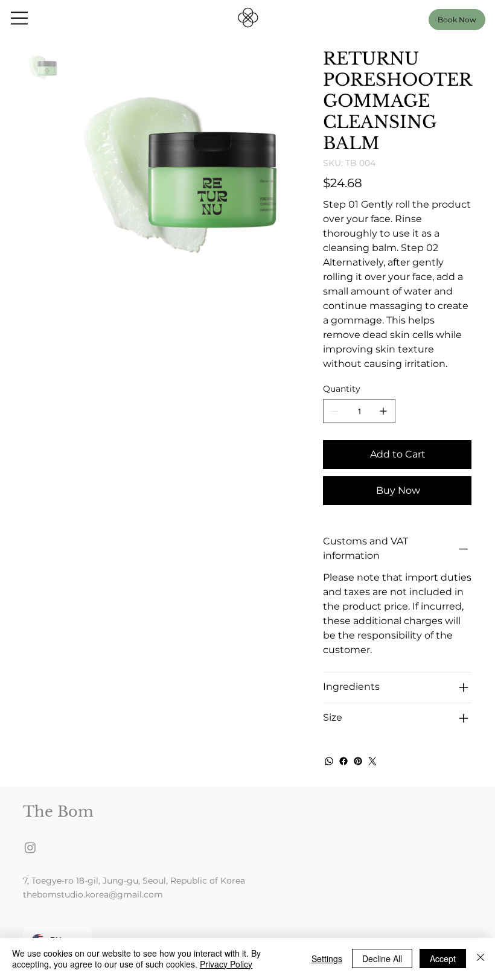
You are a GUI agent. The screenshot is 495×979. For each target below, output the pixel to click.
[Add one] (383, 411)
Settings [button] (326, 958)
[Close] (480, 958)
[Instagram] (30, 847)
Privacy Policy (226, 964)
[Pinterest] (358, 761)
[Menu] (20, 18)
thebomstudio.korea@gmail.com (93, 894)
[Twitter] (372, 761)
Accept (443, 958)
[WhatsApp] (329, 761)
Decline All (382, 958)
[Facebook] (343, 761)
